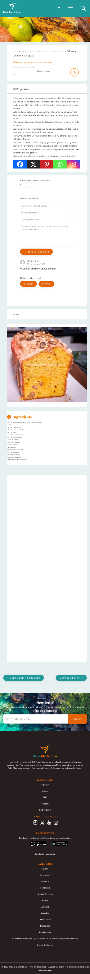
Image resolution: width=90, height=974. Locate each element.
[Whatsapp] (60, 164)
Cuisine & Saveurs (37, 52)
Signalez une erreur (56, 967)
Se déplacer (45, 888)
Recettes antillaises (51, 52)
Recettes (45, 900)
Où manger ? (45, 875)
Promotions (45, 926)
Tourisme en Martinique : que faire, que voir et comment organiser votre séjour (45, 938)
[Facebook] (20, 164)
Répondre (28, 284)
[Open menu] (70, 7)
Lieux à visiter (45, 919)
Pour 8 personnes (44, 71)
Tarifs (45, 797)
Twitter (42, 823)
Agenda (45, 869)
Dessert (62, 52)
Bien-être (45, 913)
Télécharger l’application (45, 854)
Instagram (56, 823)
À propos (45, 784)
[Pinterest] (46, 164)
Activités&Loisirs (45, 894)
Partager (46, 284)
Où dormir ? (45, 881)
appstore (33, 842)
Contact (45, 791)
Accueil (15, 52)
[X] (33, 164)
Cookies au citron (70, 677)
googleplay (56, 842)
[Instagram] (73, 164)
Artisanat (45, 907)
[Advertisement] (46, 505)
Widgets (45, 804)
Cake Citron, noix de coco (25, 677)
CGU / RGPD (45, 810)
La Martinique (25, 52)
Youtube (49, 823)
